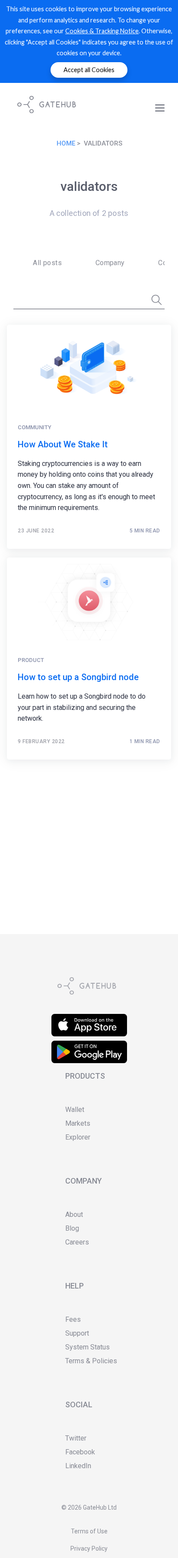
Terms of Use (89, 1531)
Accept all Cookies (89, 69)
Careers (77, 1242)
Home (66, 143)
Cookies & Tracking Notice (102, 31)
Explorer (77, 1137)
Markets (77, 1123)
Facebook (80, 1452)
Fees (73, 1319)
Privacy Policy (89, 1548)
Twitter (75, 1438)
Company (110, 263)
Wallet (74, 1109)
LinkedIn (78, 1466)
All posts (47, 263)
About (74, 1214)
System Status (87, 1347)
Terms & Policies (91, 1361)
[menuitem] (44, 263)
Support (77, 1333)
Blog (72, 1228)
